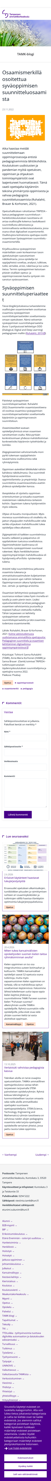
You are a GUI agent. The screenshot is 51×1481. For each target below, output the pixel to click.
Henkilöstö (8, 1246)
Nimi (7, 731)
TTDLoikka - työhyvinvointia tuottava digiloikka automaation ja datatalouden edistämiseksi (23, 1336)
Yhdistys (7, 1387)
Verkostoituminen (12, 1378)
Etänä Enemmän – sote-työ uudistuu (22, 1238)
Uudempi (42, 1154)
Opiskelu (7, 1307)
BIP (4, 1229)
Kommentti (9, 776)
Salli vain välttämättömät (25, 1474)
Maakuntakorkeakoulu (14, 1294)
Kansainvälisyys (13, 1024)
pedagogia (28, 688)
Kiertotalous (9, 1281)
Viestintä (7, 1382)
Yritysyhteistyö (10, 1400)
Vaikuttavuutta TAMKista (15, 1374)
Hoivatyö (7, 1255)
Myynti (6, 1298)
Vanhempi (10, 1154)
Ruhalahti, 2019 (34, 333)
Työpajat (7, 1361)
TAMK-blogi (25, 54)
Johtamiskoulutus (12, 1264)
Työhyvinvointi (10, 1357)
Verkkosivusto (11, 761)
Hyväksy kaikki (25, 1466)
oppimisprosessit (25, 682)
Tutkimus (7, 1348)
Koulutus (7, 1285)
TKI (4, 1328)
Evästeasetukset (25, 1457)
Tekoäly (6, 1324)
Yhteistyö (7, 1391)
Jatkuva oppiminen (12, 1259)
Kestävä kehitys (10, 1277)
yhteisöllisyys (9, 1395)
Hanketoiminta (10, 1242)
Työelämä (7, 1352)
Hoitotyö (7, 1251)
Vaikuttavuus (9, 1369)
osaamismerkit (11, 688)
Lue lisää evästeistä (19, 1448)
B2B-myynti (8, 1225)
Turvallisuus (9, 1344)
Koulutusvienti (10, 1289)
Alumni (6, 1221)
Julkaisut (7, 1268)
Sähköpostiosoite (13, 746)
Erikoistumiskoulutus (13, 1233)
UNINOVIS (7, 1365)
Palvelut (6, 1311)
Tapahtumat (9, 1320)
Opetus (7, 682)
